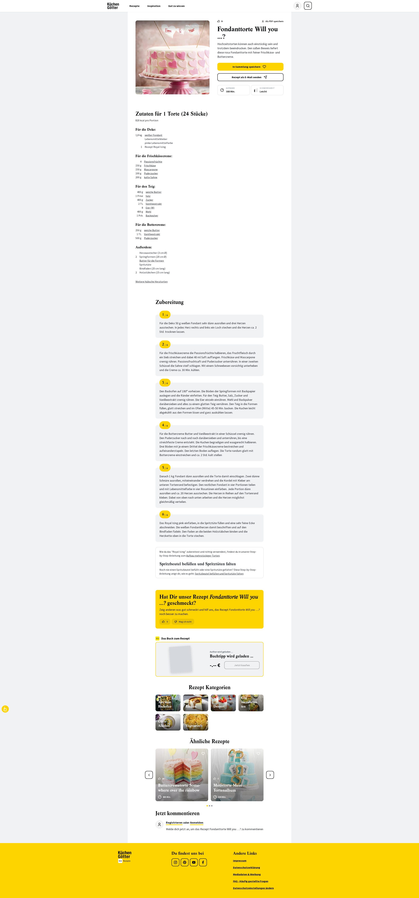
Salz (148, 196)
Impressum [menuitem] (239, 860)
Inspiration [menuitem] (153, 6)
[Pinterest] (185, 862)
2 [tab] (209, 805)
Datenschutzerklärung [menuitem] (246, 867)
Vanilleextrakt (154, 203)
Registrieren (174, 822)
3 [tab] (211, 805)
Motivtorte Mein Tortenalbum (227, 788)
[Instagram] (175, 862)
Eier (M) (150, 207)
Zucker (149, 199)
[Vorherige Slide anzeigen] (149, 775)
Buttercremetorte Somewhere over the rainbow (179, 788)
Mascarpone (151, 169)
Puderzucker (151, 173)
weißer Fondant (153, 135)
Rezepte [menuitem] (134, 6)
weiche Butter (153, 192)
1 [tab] (207, 805)
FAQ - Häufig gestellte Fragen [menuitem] (250, 881)
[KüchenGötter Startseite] (113, 6)
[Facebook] (203, 862)
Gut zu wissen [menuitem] (176, 6)
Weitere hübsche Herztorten (152, 281)
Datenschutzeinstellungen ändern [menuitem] (253, 888)
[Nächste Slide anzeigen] (270, 775)
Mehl (148, 211)
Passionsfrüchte (153, 161)
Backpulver (152, 215)
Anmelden (196, 822)
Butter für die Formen (151, 260)
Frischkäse (150, 165)
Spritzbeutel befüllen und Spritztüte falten (219, 573)
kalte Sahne (150, 177)
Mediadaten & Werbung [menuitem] (247, 874)
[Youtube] (194, 862)
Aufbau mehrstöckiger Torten (203, 555)
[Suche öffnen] (308, 6)
